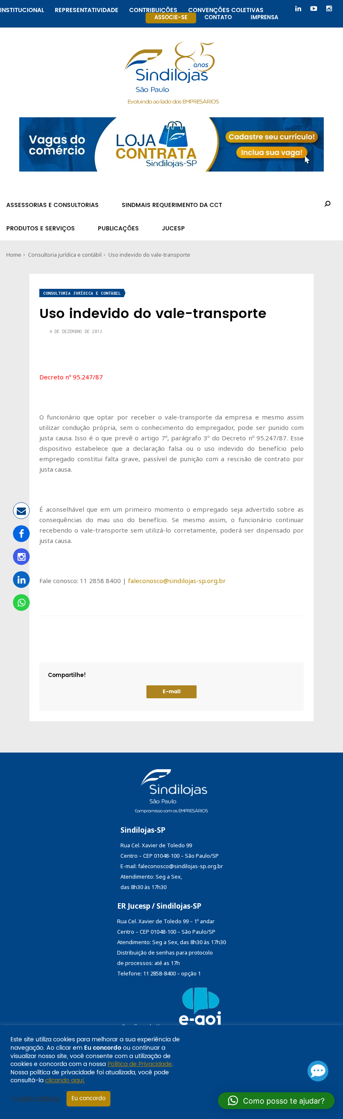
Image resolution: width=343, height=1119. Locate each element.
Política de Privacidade (140, 1064)
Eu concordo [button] (88, 1098)
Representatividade (86, 9)
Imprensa (264, 17)
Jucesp (173, 228)
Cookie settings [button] (36, 1099)
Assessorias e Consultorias (52, 205)
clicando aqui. (65, 1080)
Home (13, 254)
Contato (218, 17)
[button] (276, 1100)
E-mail (172, 692)
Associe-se (170, 17)
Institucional (22, 9)
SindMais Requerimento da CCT (172, 205)
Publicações (118, 228)
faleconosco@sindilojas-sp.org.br (177, 580)
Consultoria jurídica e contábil (65, 254)
